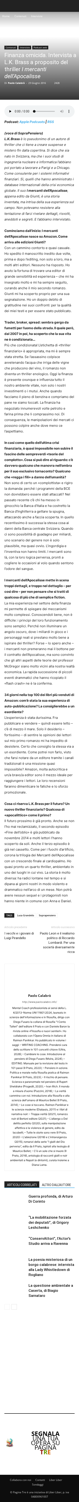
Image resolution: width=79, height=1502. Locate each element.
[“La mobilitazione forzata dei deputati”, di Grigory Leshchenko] (15, 1222)
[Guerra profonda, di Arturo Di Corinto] (15, 1201)
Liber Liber (55, 1480)
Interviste (37, 16)
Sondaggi (37, 1484)
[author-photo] (39, 989)
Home (6, 16)
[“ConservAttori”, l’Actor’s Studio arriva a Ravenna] (15, 1243)
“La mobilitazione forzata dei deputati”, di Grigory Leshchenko (50, 1222)
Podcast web (40, 47)
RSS (50, 122)
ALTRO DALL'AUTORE (56, 1185)
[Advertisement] (39, 1362)
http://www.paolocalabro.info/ (39, 1001)
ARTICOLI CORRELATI (22, 1185)
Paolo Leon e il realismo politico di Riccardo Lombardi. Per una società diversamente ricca (57, 942)
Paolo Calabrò (16, 83)
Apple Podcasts (32, 122)
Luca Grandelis (25, 915)
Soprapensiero (47, 915)
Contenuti (20, 16)
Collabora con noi (20, 1480)
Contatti (40, 1480)
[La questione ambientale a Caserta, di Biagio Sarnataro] (15, 1290)
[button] (7, 6)
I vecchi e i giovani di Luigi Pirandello (19, 935)
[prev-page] (7, 1307)
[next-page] (14, 1307)
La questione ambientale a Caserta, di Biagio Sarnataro (51, 1290)
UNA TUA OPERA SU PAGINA (45, 1442)
